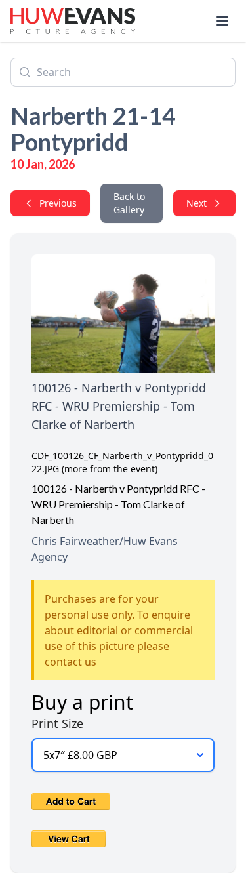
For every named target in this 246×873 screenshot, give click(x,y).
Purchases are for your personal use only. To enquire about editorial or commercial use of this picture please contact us (119, 630)
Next (196, 203)
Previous (58, 203)
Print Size (57, 723)
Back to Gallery (129, 203)
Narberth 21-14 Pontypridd (93, 128)
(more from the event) (109, 468)
